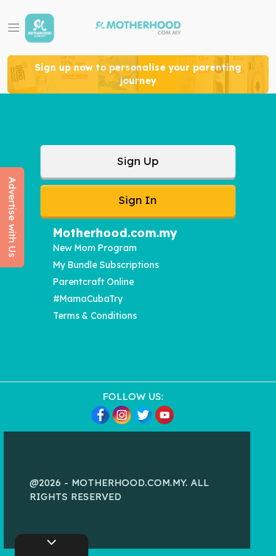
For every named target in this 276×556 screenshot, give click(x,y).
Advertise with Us (12, 217)
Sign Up (138, 161)
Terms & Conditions (95, 315)
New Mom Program (95, 247)
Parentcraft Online (93, 281)
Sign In (137, 200)
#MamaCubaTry (88, 298)
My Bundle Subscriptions (106, 264)
